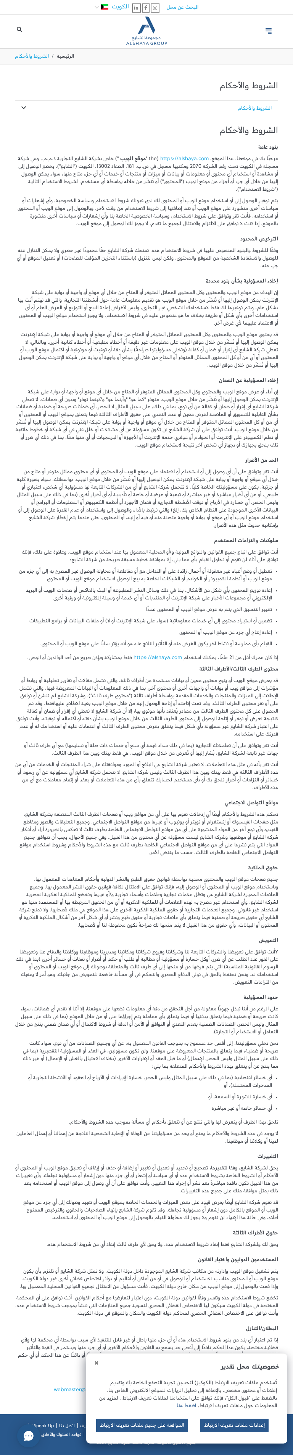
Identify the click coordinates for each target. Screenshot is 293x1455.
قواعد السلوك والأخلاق (61, 1436)
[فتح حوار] (28, 1435)
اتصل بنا (67, 1427)
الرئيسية (65, 58)
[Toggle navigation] (268, 31)
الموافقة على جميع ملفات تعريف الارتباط (142, 1427)
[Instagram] (155, 8)
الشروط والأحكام (255, 110)
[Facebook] (146, 8)
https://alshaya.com (184, 160)
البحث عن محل (182, 9)
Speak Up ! (42, 1427)
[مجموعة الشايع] (146, 28)
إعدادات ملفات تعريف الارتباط (234, 1427)
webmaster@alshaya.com (85, 1391)
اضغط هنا (186, 1407)
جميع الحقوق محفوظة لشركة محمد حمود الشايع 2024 (146, 1444)
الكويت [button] (119, 8)
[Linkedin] (136, 8)
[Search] (19, 31)
